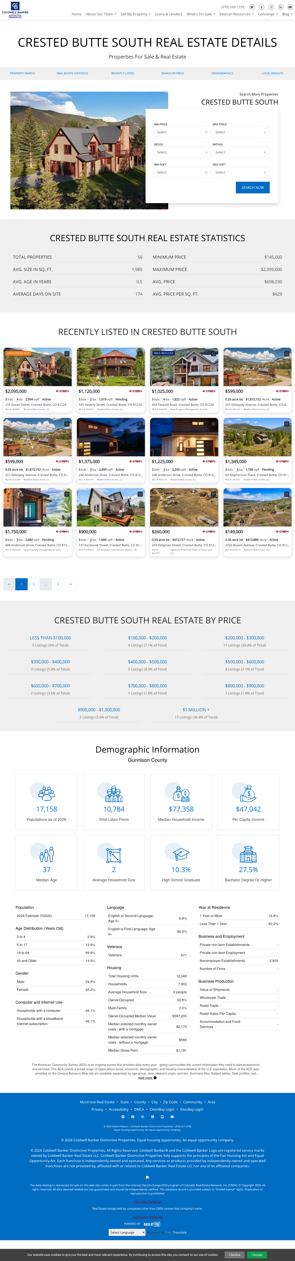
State (124, 1102)
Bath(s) (218, 144)
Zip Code (170, 1102)
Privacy (97, 1109)
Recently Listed (122, 73)
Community (192, 1102)
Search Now (253, 187)
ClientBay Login (162, 1109)
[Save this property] (67, 353)
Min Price (161, 124)
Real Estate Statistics (72, 73)
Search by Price (172, 73)
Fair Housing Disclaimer (148, 1217)
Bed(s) (158, 144)
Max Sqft (219, 164)
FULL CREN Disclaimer (147, 1202)
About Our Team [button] (100, 14)
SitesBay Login (191, 1109)
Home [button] (77, 14)
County (140, 1102)
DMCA (139, 1109)
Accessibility (118, 1109)
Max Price (220, 124)
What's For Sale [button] (200, 14)
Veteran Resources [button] (235, 14)
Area (211, 1102)
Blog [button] (286, 14)
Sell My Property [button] (134, 14)
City (155, 1102)
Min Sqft (160, 164)
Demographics (222, 73)
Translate (180, 1232)
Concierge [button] (266, 14)
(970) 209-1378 (232, 7)
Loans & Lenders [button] (168, 14)
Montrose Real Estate (97, 1102)
